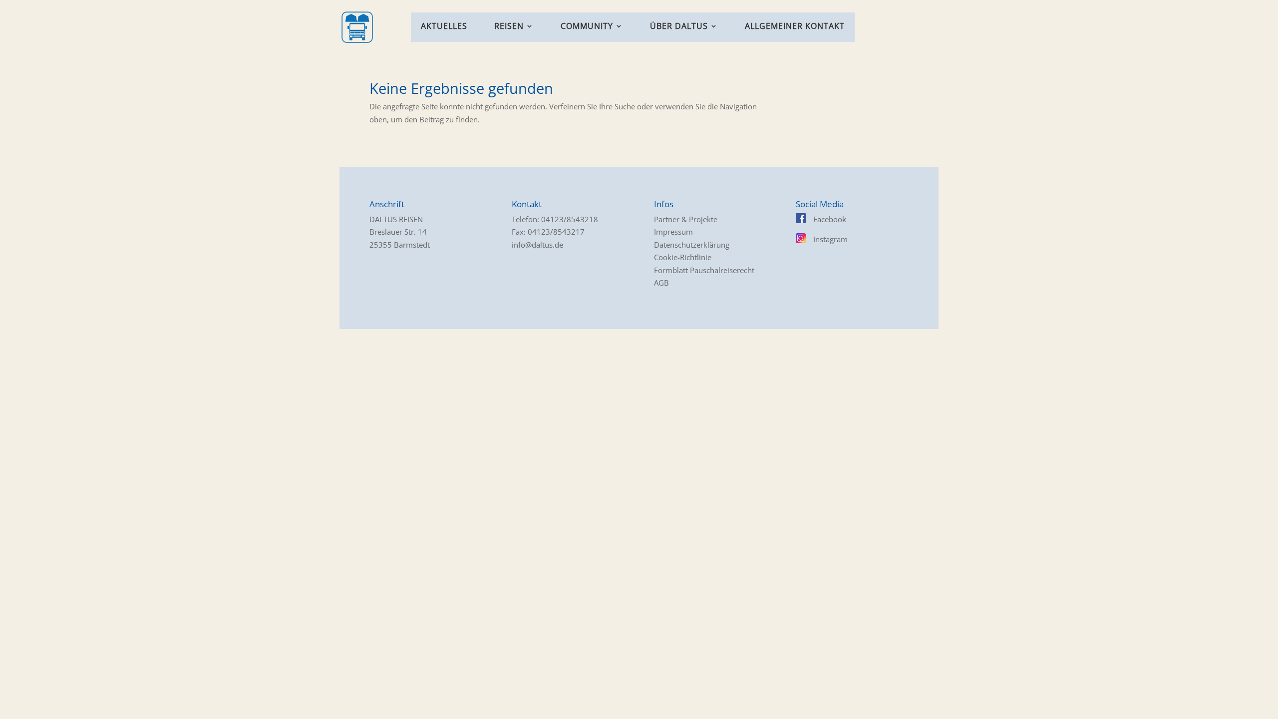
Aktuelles (444, 26)
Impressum (673, 232)
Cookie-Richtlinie (682, 257)
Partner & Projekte (685, 219)
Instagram (830, 239)
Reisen (509, 26)
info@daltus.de (537, 245)
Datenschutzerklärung (691, 245)
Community (587, 26)
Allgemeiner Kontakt (795, 26)
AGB (661, 283)
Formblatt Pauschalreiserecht (704, 270)
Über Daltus (679, 26)
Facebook (829, 219)
